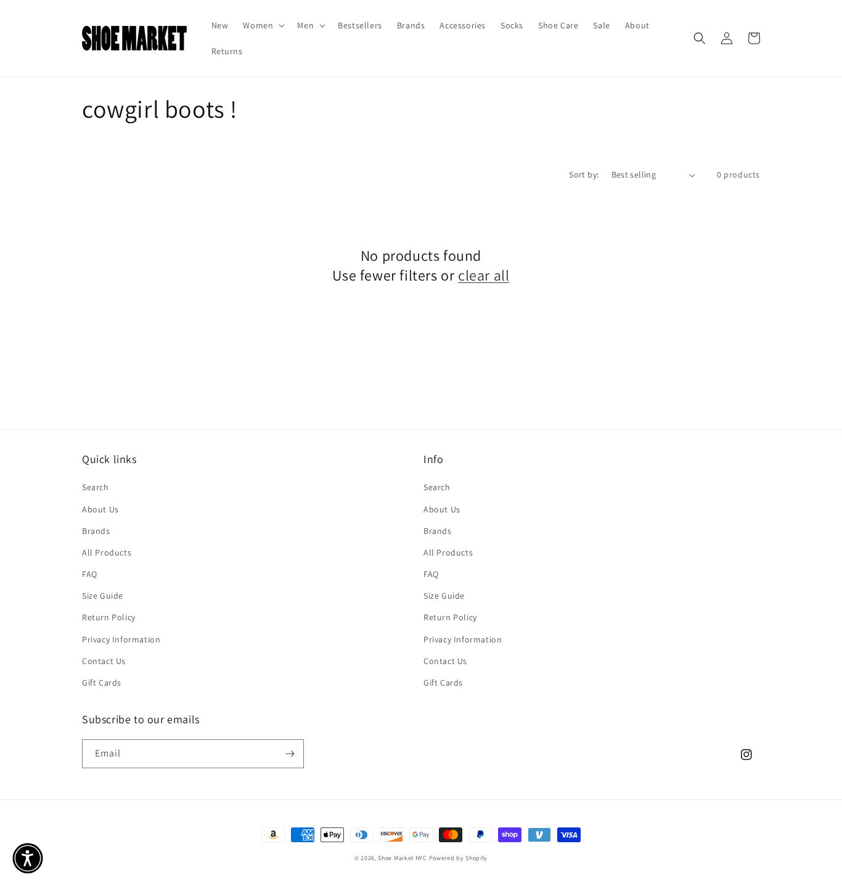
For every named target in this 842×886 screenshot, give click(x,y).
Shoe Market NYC (402, 858)
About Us (100, 509)
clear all (483, 275)
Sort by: (584, 174)
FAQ (89, 574)
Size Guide (102, 595)
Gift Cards (101, 682)
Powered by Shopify (458, 858)
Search (95, 487)
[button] (262, 25)
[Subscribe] (289, 753)
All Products (106, 552)
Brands (96, 530)
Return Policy (109, 617)
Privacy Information (121, 639)
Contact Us (104, 661)
